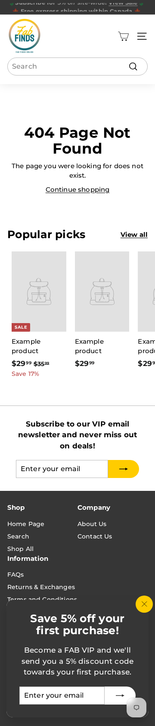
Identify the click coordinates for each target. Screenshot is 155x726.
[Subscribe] (120, 696)
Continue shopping (78, 189)
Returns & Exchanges (41, 587)
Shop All (20, 549)
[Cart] (123, 36)
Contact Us (95, 536)
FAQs (15, 574)
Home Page (25, 524)
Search (18, 536)
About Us (92, 524)
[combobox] (77, 66)
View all (134, 234)
